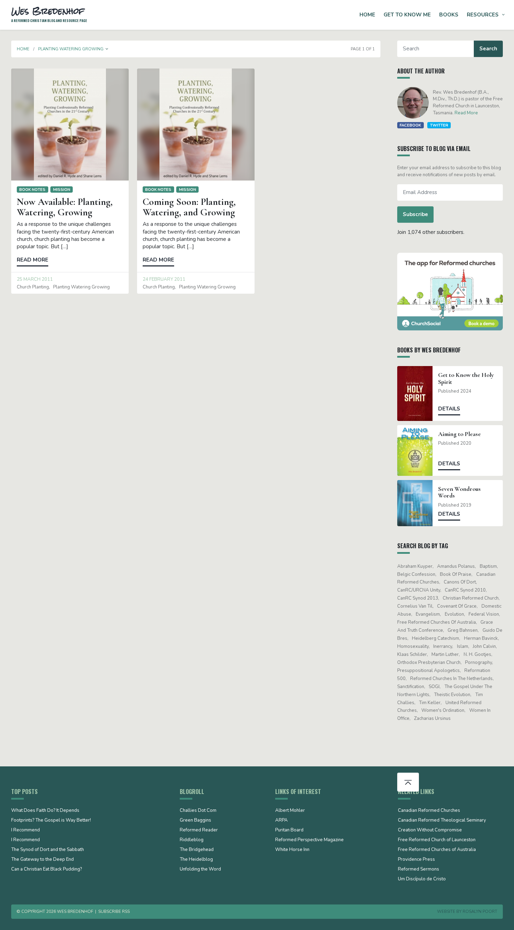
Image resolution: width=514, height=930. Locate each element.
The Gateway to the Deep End (42, 860)
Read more (32, 259)
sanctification (410, 687)
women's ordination (442, 710)
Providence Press (416, 860)
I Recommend (25, 830)
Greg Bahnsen (463, 630)
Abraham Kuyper (415, 566)
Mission (61, 189)
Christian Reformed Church (471, 598)
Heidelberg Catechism (435, 638)
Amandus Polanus (456, 566)
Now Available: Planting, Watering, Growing (65, 207)
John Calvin (484, 646)
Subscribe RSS (114, 911)
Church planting (33, 287)
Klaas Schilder (412, 654)
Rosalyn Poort (480, 911)
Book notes (32, 189)
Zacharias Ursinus (432, 718)
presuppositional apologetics (428, 670)
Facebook (410, 125)
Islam (462, 646)
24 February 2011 (164, 279)
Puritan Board (289, 830)
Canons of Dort (460, 582)
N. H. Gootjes (477, 654)
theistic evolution (452, 695)
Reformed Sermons (418, 869)
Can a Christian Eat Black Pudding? (46, 869)
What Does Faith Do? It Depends (45, 811)
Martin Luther (445, 654)
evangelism (428, 614)
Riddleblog (192, 840)
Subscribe (415, 214)
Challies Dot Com (198, 811)
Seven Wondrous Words (459, 492)
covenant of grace (457, 606)
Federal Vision (484, 614)
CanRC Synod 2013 (417, 598)
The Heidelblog (196, 860)
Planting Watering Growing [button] (70, 49)
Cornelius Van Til (415, 606)
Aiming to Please (459, 434)
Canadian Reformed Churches (429, 811)
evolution (454, 614)
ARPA (281, 820)
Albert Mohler (290, 811)
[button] (106, 48)
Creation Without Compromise (430, 830)
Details (449, 408)
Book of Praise (455, 574)
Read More (466, 113)
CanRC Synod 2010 (465, 590)
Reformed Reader (199, 830)
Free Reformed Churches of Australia (436, 622)
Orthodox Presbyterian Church (429, 662)
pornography (478, 662)
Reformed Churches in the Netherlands (451, 678)
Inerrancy (442, 646)
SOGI (434, 687)
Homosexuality (413, 646)
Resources (483, 14)
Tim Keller (430, 703)
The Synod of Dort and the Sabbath (47, 850)
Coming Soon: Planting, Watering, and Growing (189, 207)
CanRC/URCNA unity (418, 590)
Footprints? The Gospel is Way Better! (51, 820)
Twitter (439, 125)
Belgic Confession (416, 574)
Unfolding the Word (200, 869)
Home (367, 14)
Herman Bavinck (481, 638)
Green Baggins (195, 820)
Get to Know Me (407, 14)
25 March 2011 (35, 279)
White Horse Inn (292, 850)
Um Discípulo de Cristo (422, 879)
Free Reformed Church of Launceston (437, 840)
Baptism (488, 566)
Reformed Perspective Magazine (309, 840)
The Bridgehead (197, 850)
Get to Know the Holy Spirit (466, 378)
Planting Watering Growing (81, 287)
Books (448, 14)
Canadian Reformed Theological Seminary (442, 820)
